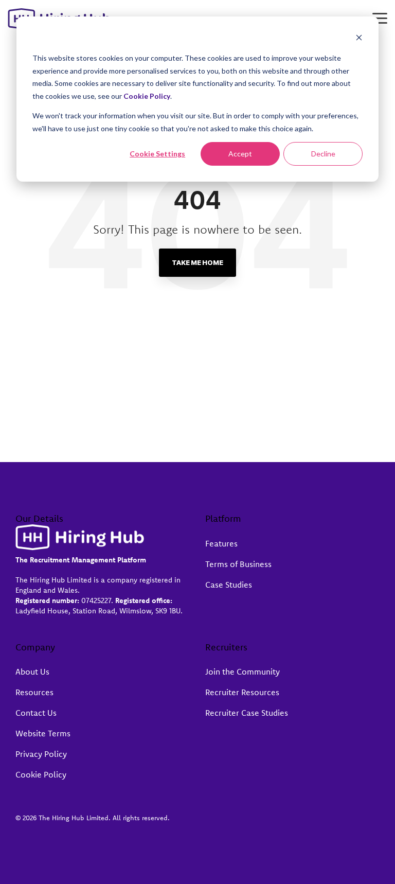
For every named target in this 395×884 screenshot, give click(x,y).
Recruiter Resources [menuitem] (242, 692)
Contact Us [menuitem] (36, 713)
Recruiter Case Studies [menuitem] (246, 713)
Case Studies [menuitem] (228, 584)
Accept (240, 153)
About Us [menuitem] (32, 671)
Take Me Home (197, 262)
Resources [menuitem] (34, 692)
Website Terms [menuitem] (42, 733)
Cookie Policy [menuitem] (40, 774)
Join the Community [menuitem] (242, 671)
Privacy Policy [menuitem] (41, 754)
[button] (379, 17)
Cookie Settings (157, 153)
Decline (323, 153)
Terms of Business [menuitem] (238, 564)
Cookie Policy (146, 96)
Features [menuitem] (221, 543)
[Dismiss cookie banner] (359, 38)
